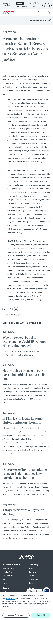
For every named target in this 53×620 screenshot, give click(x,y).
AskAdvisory (43, 20)
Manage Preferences (16, 615)
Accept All (41, 615)
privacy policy (10, 598)
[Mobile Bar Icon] (4, 20)
